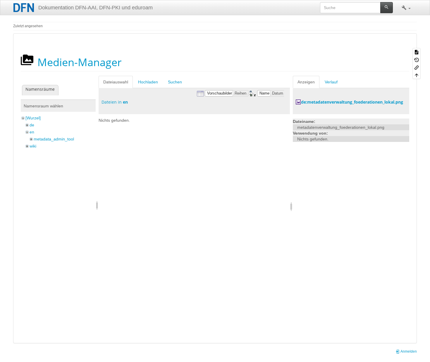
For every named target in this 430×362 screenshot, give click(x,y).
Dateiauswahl (115, 82)
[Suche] (386, 7)
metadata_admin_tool (54, 139)
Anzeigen (306, 82)
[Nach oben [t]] (416, 74)
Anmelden (408, 351)
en (32, 132)
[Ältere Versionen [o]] (416, 59)
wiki (33, 146)
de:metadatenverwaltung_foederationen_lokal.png (352, 102)
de (32, 125)
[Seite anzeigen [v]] (416, 51)
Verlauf (331, 82)
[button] (406, 7)
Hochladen (148, 82)
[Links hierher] (416, 67)
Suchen (175, 82)
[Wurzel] (33, 118)
